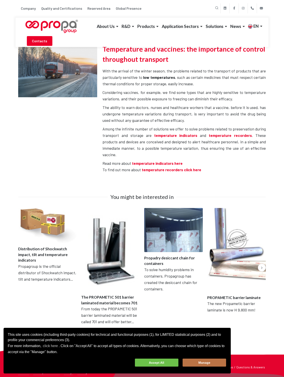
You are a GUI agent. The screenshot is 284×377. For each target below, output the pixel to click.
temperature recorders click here (171, 169)
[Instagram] (243, 8)
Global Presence (129, 8)
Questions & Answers (250, 367)
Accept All (156, 362)
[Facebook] (234, 8)
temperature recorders (230, 135)
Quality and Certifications (61, 8)
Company (28, 8)
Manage (204, 362)
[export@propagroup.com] (261, 8)
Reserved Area (98, 8)
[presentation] (262, 268)
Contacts (39, 41)
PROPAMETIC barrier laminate (234, 297)
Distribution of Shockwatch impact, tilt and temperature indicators (43, 254)
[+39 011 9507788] (252, 8)
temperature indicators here (157, 163)
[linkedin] (225, 8)
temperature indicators (175, 135)
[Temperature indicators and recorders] (57, 70)
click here (50, 346)
